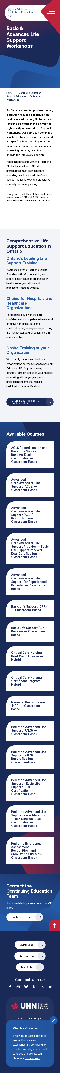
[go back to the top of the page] (54, 925)
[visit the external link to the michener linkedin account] (42, 987)
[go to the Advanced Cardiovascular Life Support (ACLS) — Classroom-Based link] (30, 485)
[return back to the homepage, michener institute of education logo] (33, 12)
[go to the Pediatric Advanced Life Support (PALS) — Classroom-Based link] (30, 731)
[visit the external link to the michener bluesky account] (26, 987)
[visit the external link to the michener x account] (34, 987)
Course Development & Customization (25, 401)
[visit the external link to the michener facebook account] (10, 987)
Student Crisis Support (30, 1018)
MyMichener (27, 944)
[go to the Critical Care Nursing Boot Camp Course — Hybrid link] (30, 656)
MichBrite (27, 967)
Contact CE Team (22, 917)
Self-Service (27, 956)
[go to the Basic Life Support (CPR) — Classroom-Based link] (30, 608)
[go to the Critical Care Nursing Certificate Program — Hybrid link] (30, 681)
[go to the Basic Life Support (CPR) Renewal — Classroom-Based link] (30, 631)
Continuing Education (30, 92)
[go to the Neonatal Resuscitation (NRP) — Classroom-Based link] (30, 706)
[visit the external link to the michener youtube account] (50, 987)
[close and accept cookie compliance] (54, 1020)
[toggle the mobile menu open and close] (51, 12)
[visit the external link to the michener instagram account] (18, 987)
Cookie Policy (32, 1058)
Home (9, 92)
